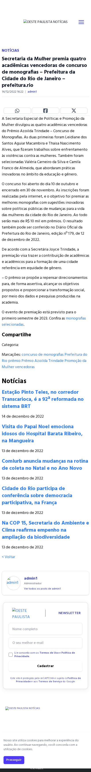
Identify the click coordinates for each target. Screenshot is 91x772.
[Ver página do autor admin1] (13, 583)
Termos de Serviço (50, 681)
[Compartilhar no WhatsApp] (17, 111)
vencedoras (25, 367)
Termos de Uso (49, 653)
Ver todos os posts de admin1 (42, 589)
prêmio (14, 361)
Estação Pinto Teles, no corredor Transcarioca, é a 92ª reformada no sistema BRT (43, 399)
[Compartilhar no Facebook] (45, 111)
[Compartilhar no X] (73, 111)
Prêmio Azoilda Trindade (42, 361)
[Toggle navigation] (81, 22)
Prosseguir (14, 759)
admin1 (32, 92)
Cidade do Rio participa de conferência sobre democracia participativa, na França (37, 496)
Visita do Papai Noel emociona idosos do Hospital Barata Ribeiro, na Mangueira (42, 434)
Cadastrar (45, 666)
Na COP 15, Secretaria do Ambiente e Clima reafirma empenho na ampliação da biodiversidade (45, 530)
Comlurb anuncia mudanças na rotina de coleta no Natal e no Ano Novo (45, 465)
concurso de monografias (43, 355)
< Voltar (8, 557)
